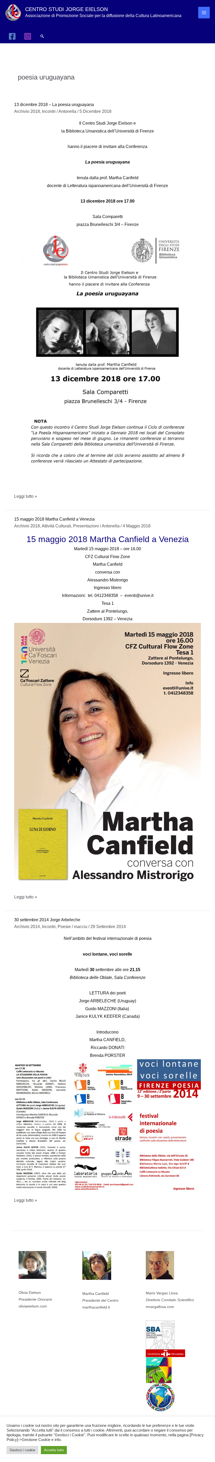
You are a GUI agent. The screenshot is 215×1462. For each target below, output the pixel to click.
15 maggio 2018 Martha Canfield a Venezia (54, 519)
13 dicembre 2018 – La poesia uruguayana (54, 104)
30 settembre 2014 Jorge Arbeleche (47, 920)
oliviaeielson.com (33, 1306)
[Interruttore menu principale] (204, 12)
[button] (42, 36)
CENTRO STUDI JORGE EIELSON (66, 9)
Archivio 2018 (27, 111)
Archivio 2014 (27, 926)
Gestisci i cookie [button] (22, 1450)
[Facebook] (12, 36)
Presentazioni (86, 526)
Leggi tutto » (25, 497)
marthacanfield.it (96, 1307)
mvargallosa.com (160, 1307)
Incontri (49, 111)
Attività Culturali (56, 526)
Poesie (64, 926)
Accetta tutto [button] (54, 1450)
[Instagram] (28, 36)
